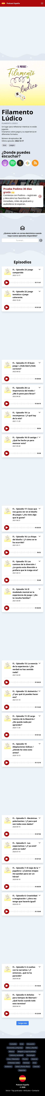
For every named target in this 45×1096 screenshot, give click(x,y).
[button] (42, 3)
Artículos (27, 1090)
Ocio (4, 145)
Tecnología (31, 1055)
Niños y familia (31, 1048)
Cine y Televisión (13, 1059)
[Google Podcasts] (27, 163)
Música (11, 1051)
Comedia (13, 1044)
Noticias (26, 1063)
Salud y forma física (22, 1067)
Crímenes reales (14, 1063)
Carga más (22, 1023)
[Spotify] (12, 163)
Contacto (35, 1090)
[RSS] (35, 163)
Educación (30, 1044)
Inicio (8, 1090)
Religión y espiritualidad (26, 1051)
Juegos (12, 145)
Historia (34, 1059)
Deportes (22, 1070)
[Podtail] (20, 163)
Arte (21, 1044)
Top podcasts (17, 1090)
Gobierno (8, 1067)
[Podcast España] (22, 1078)
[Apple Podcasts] (5, 163)
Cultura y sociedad (16, 1055)
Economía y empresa (14, 1048)
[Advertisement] (22, 29)
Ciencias (36, 1067)
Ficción (25, 1059)
